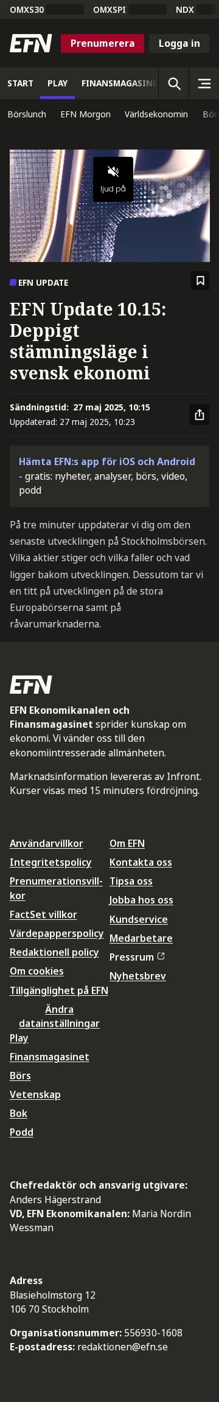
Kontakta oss (140, 862)
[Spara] (200, 280)
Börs (20, 1075)
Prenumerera (103, 43)
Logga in (179, 43)
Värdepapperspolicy (57, 933)
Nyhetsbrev (137, 975)
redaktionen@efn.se (122, 1346)
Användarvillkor (46, 843)
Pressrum (131, 957)
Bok (18, 1113)
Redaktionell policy (54, 952)
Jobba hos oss (141, 899)
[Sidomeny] (204, 83)
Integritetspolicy (51, 862)
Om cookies (37, 971)
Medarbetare (141, 938)
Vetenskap (35, 1094)
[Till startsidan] (31, 43)
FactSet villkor (43, 914)
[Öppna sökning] (173, 83)
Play (19, 1038)
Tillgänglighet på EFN (59, 990)
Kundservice (138, 919)
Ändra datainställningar (59, 1016)
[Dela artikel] (199, 414)
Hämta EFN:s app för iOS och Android (107, 461)
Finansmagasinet (49, 1056)
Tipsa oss (131, 881)
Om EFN (127, 843)
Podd (21, 1132)
